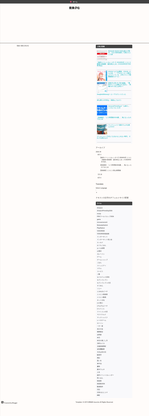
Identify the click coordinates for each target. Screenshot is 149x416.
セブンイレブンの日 (104, 283)
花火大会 (100, 329)
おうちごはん (101, 245)
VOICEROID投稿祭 (103, 234)
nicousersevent (102, 222)
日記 (98, 389)
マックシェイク (102, 317)
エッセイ (100, 242)
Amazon (100, 208)
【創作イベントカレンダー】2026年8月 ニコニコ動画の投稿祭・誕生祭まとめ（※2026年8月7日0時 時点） (114, 64)
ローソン (100, 323)
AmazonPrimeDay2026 (104, 211)
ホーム (75, 2)
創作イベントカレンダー (105, 375)
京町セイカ (101, 343)
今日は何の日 (101, 352)
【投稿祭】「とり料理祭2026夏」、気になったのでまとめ (114, 118)
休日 (98, 337)
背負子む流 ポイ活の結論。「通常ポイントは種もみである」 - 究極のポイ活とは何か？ (119, 84)
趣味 (98, 366)
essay (99, 214)
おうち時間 (101, 248)
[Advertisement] (74, 26)
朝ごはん (100, 378)
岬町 (98, 395)
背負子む (74, 8)
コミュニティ (101, 265)
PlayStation (101, 228)
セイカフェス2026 (103, 277)
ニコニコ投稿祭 (102, 294)
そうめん (100, 286)
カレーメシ (101, 254)
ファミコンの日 (102, 312)
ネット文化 (101, 300)
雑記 (98, 358)
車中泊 (99, 363)
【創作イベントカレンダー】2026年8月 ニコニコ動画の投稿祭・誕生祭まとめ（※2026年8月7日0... (115, 160)
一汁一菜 (100, 326)
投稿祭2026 (101, 384)
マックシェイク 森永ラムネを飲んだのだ (119, 126)
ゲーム (99, 257)
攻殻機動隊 (101, 349)
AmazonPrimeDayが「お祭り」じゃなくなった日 (119, 107)
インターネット (102, 237)
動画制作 (100, 387)
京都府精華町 (101, 346)
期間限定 (100, 332)
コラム (99, 268)
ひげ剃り (100, 303)
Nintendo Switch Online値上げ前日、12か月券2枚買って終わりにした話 (119, 52)
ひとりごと (101, 309)
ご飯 (98, 274)
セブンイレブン (102, 280)
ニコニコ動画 (101, 297)
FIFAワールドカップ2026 (105, 216)
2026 (98, 152)
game (99, 219)
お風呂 (99, 251)
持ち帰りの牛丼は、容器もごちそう (109, 100)
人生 (98, 372)
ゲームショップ (102, 260)
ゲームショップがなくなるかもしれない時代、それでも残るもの (113, 137)
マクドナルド (101, 314)
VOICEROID (101, 231)
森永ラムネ (101, 369)
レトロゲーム (101, 320)
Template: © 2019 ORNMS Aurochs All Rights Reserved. (94, 402)
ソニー (99, 289)
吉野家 (99, 335)
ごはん (99, 263)
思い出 (99, 361)
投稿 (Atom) (25, 46)
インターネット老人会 (104, 239)
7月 (100, 174)
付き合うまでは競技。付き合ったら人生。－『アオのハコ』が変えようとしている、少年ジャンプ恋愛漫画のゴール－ (119, 74)
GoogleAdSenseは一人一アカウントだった (111, 94)
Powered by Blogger (10, 403)
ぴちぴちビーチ (102, 306)
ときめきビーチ (102, 291)
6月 (99, 178)
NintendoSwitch (102, 225)
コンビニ (100, 271)
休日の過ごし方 (102, 340)
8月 (99, 155)
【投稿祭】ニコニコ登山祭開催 (110, 170)
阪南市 (99, 355)
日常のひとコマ (102, 392)
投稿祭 (99, 381)
